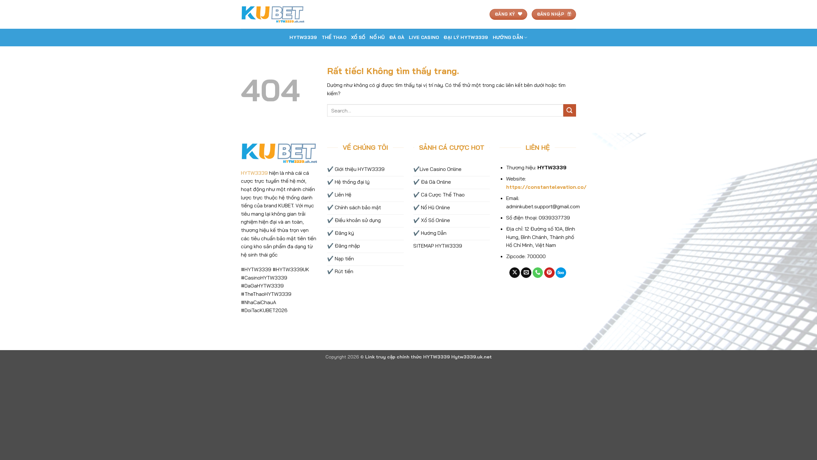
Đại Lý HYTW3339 (466, 37)
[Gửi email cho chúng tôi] (526, 272)
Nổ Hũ (377, 37)
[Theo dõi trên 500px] (561, 272)
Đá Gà (396, 37)
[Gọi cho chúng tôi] (538, 272)
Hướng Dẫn (508, 37)
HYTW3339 (303, 37)
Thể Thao (334, 37)
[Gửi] (569, 110)
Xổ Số (358, 37)
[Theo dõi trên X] (514, 272)
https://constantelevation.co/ (546, 187)
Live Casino (424, 37)
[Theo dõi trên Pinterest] (549, 272)
